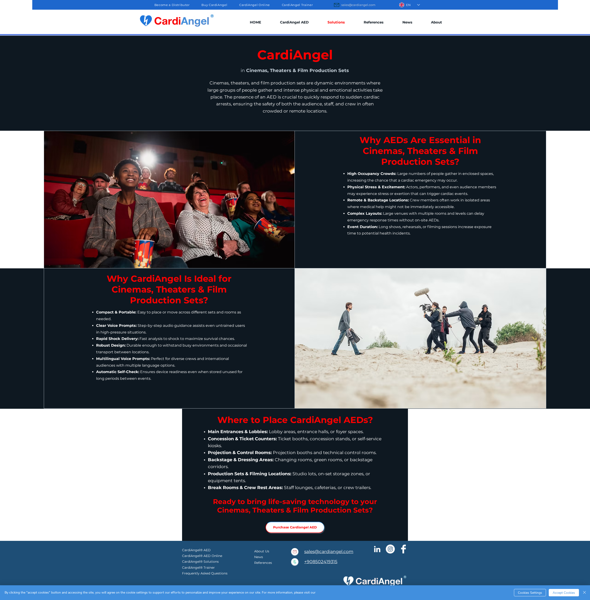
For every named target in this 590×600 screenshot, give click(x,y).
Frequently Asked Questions (204, 573)
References (263, 563)
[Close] (584, 592)
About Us (261, 551)
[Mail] (336, 4)
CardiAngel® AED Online (202, 556)
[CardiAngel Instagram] (390, 549)
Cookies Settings (530, 593)
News (258, 557)
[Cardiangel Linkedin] (377, 549)
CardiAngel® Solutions (200, 561)
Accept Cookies (564, 593)
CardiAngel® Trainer (198, 567)
